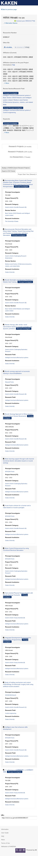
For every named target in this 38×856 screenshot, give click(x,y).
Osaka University (9, 272)
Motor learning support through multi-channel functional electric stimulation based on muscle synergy (18, 461)
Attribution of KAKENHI (8, 846)
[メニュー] (35, 2)
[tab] (20, 146)
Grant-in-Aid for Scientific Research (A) (15, 707)
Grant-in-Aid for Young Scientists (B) (15, 618)
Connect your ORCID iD (24, 21)
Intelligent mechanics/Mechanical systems (16, 95)
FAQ (2, 836)
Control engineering (9, 112)
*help (33, 21)
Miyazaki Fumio (9, 382)
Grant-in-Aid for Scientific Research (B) (15, 207)
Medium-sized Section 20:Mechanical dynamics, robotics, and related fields (18, 102)
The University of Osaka (11, 221)
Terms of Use (5, 843)
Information (5, 829)
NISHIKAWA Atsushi (10, 695)
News (3, 839)
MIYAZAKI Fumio (9, 471)
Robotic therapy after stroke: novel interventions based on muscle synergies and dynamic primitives (17, 326)
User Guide (5, 833)
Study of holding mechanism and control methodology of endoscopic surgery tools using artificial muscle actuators (18, 684)
